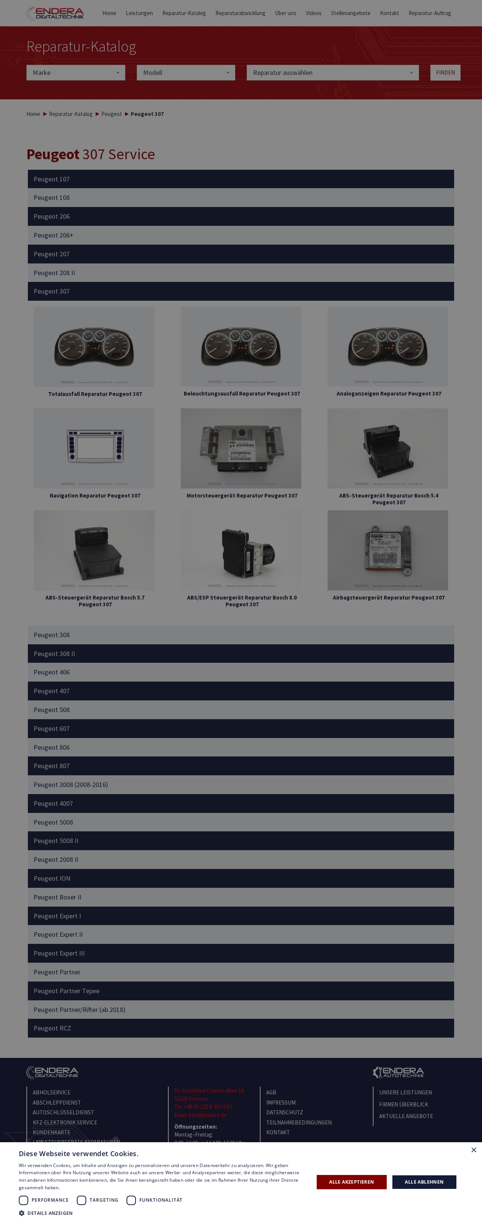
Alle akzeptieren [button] (351, 1182)
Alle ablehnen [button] (424, 1182)
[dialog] (241, 611)
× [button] (473, 1150)
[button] (162, 1212)
